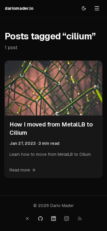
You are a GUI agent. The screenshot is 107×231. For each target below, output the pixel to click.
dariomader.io (19, 8)
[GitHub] (40, 218)
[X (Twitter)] (27, 218)
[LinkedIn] (53, 218)
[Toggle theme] (83, 8)
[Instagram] (66, 218)
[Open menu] (97, 8)
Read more (20, 170)
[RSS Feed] (79, 218)
